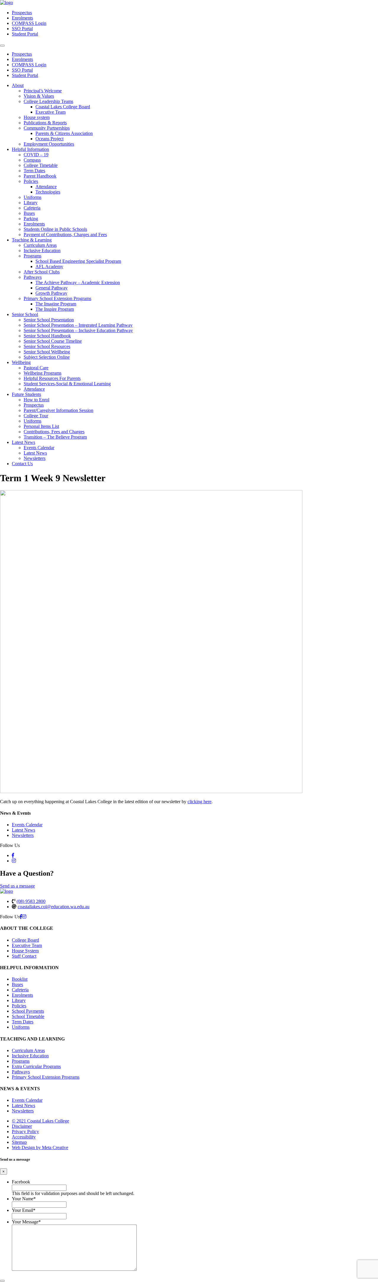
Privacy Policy (25, 1131)
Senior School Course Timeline (53, 341)
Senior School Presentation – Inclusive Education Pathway (78, 330)
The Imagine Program (55, 303)
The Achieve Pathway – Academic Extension (77, 282)
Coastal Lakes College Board (62, 106)
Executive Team (50, 112)
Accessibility (24, 1136)
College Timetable (41, 165)
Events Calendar (39, 447)
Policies (31, 181)
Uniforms (32, 197)
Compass (32, 159)
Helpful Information (30, 149)
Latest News (23, 442)
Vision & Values (39, 96)
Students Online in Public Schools (55, 229)
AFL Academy (49, 266)
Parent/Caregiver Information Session (58, 410)
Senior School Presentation (49, 319)
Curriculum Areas (40, 245)
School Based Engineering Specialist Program (78, 261)
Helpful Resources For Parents (52, 378)
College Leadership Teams (48, 101)
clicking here (199, 801)
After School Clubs (42, 271)
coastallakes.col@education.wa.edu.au (53, 906)
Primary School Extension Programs (57, 298)
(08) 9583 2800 (31, 901)
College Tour (36, 415)
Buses (29, 213)
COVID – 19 (36, 154)
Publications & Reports (45, 122)
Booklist (19, 979)
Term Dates (34, 170)
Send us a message (17, 885)
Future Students (26, 394)
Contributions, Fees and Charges (54, 431)
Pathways (33, 277)
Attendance (46, 186)
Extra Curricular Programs (36, 1066)
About (18, 85)
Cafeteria (32, 207)
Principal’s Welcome (43, 90)
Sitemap (19, 1142)
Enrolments (22, 17)
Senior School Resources (47, 346)
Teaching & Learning (32, 239)
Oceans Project (49, 138)
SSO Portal (22, 28)
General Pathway (51, 287)
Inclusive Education (42, 250)
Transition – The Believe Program (55, 436)
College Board (25, 940)
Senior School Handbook (47, 335)
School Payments (28, 1011)
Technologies (47, 191)
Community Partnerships (47, 128)
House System (25, 950)
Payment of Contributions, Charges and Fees (65, 234)
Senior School (25, 314)
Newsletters (34, 458)
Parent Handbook (40, 175)
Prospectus (22, 12)
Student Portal (25, 33)
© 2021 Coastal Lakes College (40, 1120)
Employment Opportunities (49, 143)
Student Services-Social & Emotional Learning (67, 383)
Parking (31, 218)
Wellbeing (21, 362)
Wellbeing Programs (42, 373)
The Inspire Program (54, 309)
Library (31, 202)
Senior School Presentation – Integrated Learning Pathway (78, 325)
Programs (32, 255)
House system (37, 117)
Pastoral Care (36, 367)
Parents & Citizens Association (64, 133)
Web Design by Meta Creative (40, 1147)
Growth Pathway (51, 293)
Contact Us (22, 463)
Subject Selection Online (47, 357)
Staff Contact (24, 956)
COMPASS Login (29, 23)
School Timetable (28, 1016)
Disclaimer (22, 1126)
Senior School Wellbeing (47, 351)
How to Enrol (36, 399)
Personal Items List (41, 426)
